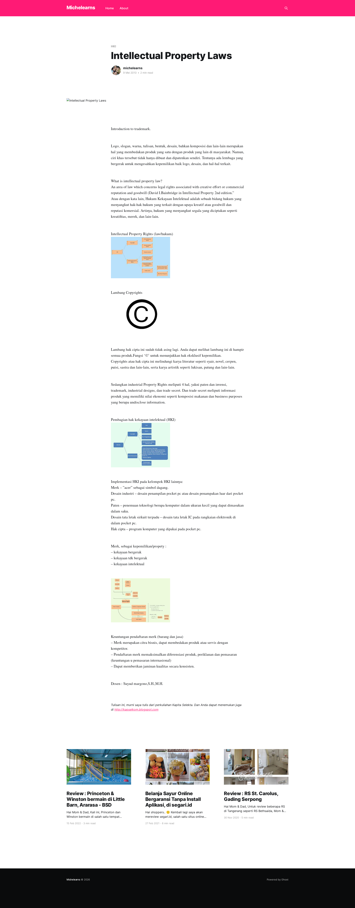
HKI (113, 46)
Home (109, 8)
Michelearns (81, 8)
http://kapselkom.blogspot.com (136, 709)
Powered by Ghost (277, 879)
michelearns (133, 68)
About (124, 8)
